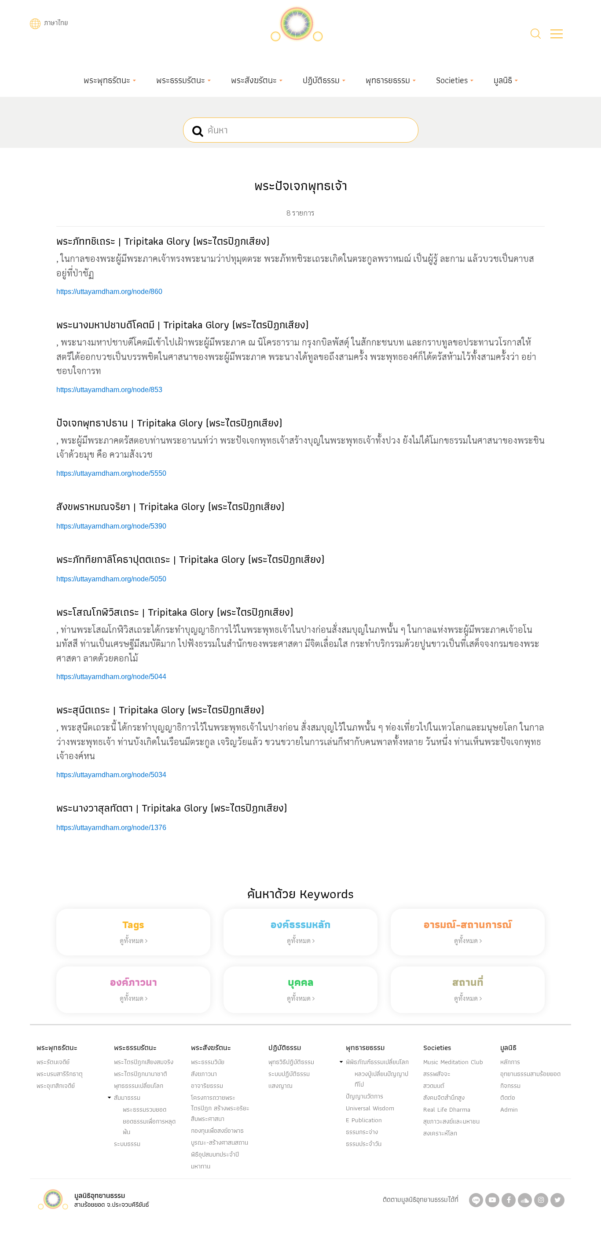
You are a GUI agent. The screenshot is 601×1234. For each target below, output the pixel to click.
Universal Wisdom (370, 1108)
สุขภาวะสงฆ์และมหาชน (451, 1121)
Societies (452, 80)
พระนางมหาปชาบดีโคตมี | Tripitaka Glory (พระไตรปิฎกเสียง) (182, 324)
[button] (556, 33)
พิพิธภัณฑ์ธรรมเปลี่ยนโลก (377, 1062)
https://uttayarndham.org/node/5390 (111, 526)
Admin (509, 1109)
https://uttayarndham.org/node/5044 (111, 676)
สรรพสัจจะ (437, 1074)
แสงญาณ (280, 1085)
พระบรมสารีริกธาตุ (60, 1074)
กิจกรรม (510, 1085)
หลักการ (510, 1062)
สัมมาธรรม (127, 1097)
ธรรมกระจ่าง (362, 1132)
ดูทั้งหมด (132, 940)
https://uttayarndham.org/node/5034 (111, 775)
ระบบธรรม (127, 1144)
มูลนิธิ (503, 80)
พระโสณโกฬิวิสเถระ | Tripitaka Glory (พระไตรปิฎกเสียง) (174, 612)
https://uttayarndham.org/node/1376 (111, 827)
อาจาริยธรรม (207, 1085)
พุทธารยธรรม (388, 80)
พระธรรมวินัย (207, 1062)
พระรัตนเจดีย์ (53, 1062)
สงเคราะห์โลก (440, 1133)
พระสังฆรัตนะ (254, 80)
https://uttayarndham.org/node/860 (109, 291)
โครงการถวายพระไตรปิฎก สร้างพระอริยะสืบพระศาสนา (220, 1108)
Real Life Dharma (446, 1109)
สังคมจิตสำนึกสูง (444, 1097)
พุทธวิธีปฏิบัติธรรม (291, 1062)
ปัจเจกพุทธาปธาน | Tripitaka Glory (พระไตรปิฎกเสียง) (169, 422)
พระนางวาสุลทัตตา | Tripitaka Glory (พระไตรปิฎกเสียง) (171, 807)
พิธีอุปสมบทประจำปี (215, 1154)
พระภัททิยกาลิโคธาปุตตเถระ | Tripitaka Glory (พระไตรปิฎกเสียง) (190, 559)
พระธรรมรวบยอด (144, 1109)
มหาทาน (200, 1166)
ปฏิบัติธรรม (321, 80)
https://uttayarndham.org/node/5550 (111, 473)
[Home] (296, 22)
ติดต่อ (507, 1097)
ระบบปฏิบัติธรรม (289, 1074)
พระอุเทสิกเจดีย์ (56, 1085)
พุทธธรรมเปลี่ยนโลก (138, 1085)
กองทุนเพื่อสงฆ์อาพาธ (217, 1130)
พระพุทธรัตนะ (107, 80)
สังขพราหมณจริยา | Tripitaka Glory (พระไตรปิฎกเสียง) (170, 506)
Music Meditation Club (453, 1062)
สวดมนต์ (433, 1085)
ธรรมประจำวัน (363, 1144)
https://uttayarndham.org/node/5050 (111, 579)
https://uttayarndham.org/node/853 (109, 389)
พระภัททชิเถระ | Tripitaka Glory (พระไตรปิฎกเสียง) (162, 241)
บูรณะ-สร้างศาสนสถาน (219, 1142)
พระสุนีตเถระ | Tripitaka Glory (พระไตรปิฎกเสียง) (160, 709)
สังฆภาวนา (204, 1074)
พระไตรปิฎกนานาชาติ (140, 1074)
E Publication (364, 1120)
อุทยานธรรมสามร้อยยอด (530, 1074)
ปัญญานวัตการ (364, 1096)
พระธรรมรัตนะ (180, 80)
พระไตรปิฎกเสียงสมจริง (143, 1062)
